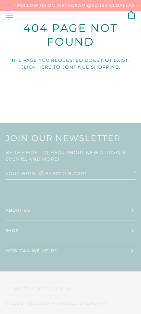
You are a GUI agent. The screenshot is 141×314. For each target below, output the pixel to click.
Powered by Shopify (80, 303)
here (44, 67)
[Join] (130, 172)
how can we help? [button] (31, 250)
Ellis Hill (23, 303)
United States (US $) (38, 288)
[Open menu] (15, 15)
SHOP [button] (12, 230)
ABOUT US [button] (17, 210)
